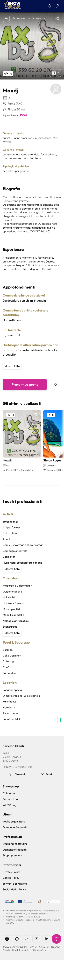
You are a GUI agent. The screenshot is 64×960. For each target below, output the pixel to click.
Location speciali (13, 690)
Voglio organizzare (14, 821)
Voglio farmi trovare (15, 843)
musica (36, 18)
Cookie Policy (11, 877)
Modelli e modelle (13, 615)
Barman (8, 649)
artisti (28, 18)
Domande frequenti (15, 827)
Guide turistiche (12, 591)
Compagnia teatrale (15, 551)
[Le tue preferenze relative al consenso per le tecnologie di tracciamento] (61, 720)
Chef (6, 667)
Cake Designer (12, 655)
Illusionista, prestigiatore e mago (22, 562)
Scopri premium (12, 855)
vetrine (20, 18)
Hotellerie (9, 707)
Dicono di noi (10, 799)
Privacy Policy (11, 872)
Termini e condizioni (15, 883)
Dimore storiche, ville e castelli (21, 695)
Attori (6, 539)
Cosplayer (9, 556)
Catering (8, 661)
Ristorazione (10, 713)
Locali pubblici (11, 719)
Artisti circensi (11, 533)
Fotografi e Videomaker (17, 585)
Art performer (11, 527)
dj (43, 18)
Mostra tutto (12, 366)
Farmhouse (10, 701)
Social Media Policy (14, 889)
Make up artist (11, 609)
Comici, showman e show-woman (23, 545)
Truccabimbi (10, 521)
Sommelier (9, 673)
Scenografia (10, 626)
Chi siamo (9, 793)
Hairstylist (9, 597)
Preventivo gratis (25, 384)
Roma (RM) (15, 104)
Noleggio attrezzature (16, 620)
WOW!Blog (9, 805)
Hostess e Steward (14, 603)
